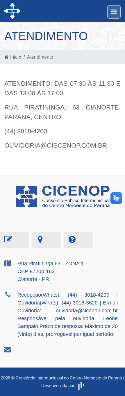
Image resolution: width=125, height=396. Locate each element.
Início (15, 57)
